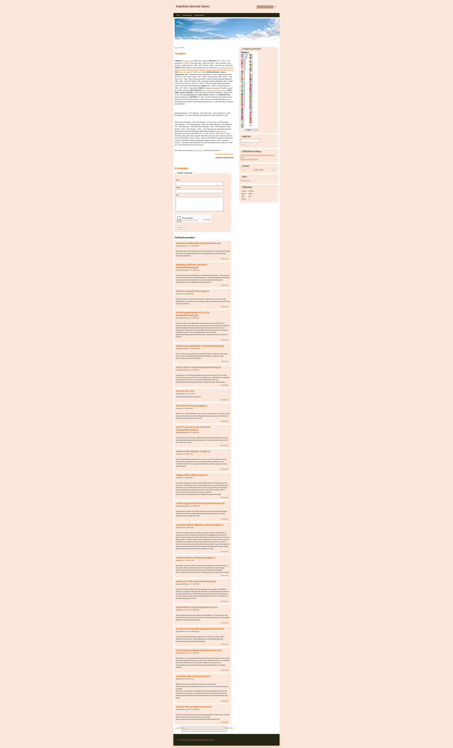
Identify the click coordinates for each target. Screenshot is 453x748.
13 (207, 727)
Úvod (178, 15)
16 (215, 727)
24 (190, 729)
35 (220, 729)
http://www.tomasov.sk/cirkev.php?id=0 (187, 70)
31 (209, 729)
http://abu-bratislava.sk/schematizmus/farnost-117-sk (216, 70)
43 (195, 731)
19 (223, 727)
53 (223, 731)
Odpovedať (224, 258)
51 (217, 731)
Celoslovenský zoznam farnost (224, 157)
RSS (213, 740)
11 (201, 727)
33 (214, 729)
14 (209, 727)
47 (206, 731)
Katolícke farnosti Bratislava (249, 159)
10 (199, 727)
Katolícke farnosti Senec (193, 6)
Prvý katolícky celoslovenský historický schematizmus (257, 155)
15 (212, 727)
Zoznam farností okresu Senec (224, 154)
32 (212, 729)
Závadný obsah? (194, 740)
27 (198, 729)
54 (225, 731)
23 (187, 729)
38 (182, 731)
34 (217, 729)
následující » (229, 728)
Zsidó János (183, 72)
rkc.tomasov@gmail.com (225, 68)
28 (201, 729)
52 (220, 731)
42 (193, 731)
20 (226, 727)
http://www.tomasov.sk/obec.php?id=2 (214, 90)
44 (198, 731)
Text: (177, 195)
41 (190, 731)
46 (204, 731)
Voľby (242, 157)
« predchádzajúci (180, 728)
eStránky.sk (184, 740)
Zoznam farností (199, 15)
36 (223, 729)
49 (212, 731)
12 (204, 727)
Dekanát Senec (187, 61)
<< (244, 170)
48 (209, 731)
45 (201, 731)
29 (204, 729)
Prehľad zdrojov (245, 180)
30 (206, 729)
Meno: (178, 180)
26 (195, 729)
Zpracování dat (206, 740)
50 (214, 731)
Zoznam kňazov (187, 15)
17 (217, 727)
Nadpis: (178, 187)
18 (220, 727)
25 (193, 729)
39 (185, 731)
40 (187, 731)
